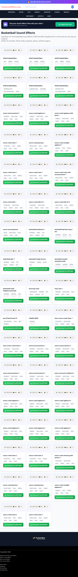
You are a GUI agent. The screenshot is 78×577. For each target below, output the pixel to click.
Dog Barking (3, 570)
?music (5, 232)
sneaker (71, 264)
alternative (13, 294)
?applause (32, 116)
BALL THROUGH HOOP (9, 91)
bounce (31, 235)
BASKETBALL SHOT (8, 89)
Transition (11, 12)
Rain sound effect (5, 559)
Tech (28, 12)
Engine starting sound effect (8, 555)
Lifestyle (40, 16)
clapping (2, 566)
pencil (15, 321)
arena (21, 116)
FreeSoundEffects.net (11, 7)
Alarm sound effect (5, 557)
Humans (56, 12)
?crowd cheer (7, 146)
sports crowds (14, 116)
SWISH (17, 91)
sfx (42, 294)
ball (43, 232)
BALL (5, 61)
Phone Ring (3, 568)
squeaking (65, 264)
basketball (41, 291)
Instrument (30, 16)
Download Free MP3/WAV (14, 68)
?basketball (6, 116)
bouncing (65, 234)
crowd (15, 148)
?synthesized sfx (33, 291)
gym (43, 235)
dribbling (37, 235)
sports (11, 119)
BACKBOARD (43, 89)
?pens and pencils (8, 321)
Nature (21, 12)
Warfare (66, 12)
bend (20, 321)
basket (38, 232)
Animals (37, 12)
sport (16, 119)
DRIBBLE (10, 61)
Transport (47, 12)
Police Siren (3, 564)
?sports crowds (33, 146)
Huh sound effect (5, 561)
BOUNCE (17, 61)
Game (49, 16)
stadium (5, 119)
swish (19, 294)
